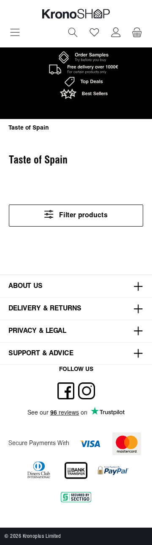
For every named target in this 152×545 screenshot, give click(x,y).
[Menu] (15, 33)
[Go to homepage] (76, 13)
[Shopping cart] (137, 33)
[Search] (73, 33)
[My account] (116, 33)
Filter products (82, 215)
